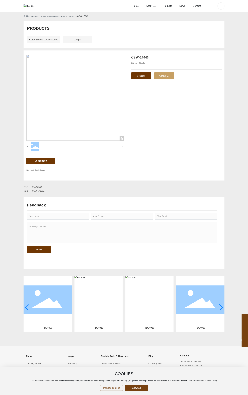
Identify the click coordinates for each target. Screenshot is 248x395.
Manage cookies (111, 388)
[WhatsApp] (245, 317)
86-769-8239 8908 (192, 361)
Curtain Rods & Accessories (52, 16)
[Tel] (245, 323)
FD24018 (200, 328)
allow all (136, 388)
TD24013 (149, 328)
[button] (27, 307)
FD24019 (98, 328)
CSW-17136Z (38, 191)
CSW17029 (37, 187)
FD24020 (47, 328)
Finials (71, 16)
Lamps (77, 39)
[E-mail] (245, 330)
